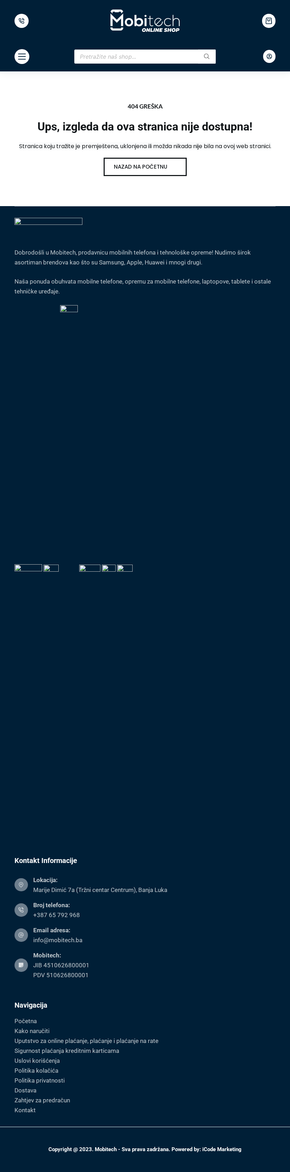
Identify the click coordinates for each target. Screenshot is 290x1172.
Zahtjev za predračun (42, 1100)
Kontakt (25, 1110)
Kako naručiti (32, 1030)
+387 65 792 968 (56, 915)
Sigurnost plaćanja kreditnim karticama (66, 1050)
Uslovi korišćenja (37, 1060)
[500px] (21, 21)
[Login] (269, 56)
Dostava (25, 1090)
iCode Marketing (222, 1149)
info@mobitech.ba (57, 940)
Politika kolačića (36, 1070)
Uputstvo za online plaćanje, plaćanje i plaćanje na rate (86, 1040)
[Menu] (21, 56)
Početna (25, 1021)
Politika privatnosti (39, 1080)
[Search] (207, 56)
